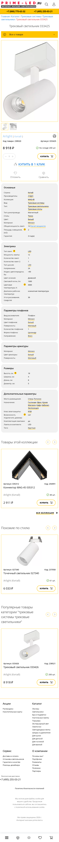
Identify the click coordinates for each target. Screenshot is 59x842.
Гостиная (32, 402)
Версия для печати (54, 136)
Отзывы (35, 765)
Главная (5, 16)
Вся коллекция (45, 513)
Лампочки (36, 726)
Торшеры (36, 720)
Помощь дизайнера (11, 765)
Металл (31, 222)
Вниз (30, 336)
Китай (17, 136)
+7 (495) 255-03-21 (43, 11)
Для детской (37, 738)
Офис (39, 402)
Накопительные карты (12, 712)
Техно (30, 216)
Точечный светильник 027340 (21, 573)
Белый (31, 219)
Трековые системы (31, 16)
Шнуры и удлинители (41, 732)
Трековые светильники (38, 206)
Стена (30, 399)
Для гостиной (38, 741)
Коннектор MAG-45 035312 (19, 487)
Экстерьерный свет (40, 723)
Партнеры (36, 771)
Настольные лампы (40, 717)
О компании (39, 751)
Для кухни (36, 735)
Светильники (37, 712)
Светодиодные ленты (41, 729)
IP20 (30, 411)
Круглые (31, 428)
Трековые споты (35, 209)
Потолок (37, 399)
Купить (44, 156)
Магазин (32, 405)
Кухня (44, 402)
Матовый (32, 325)
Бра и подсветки (39, 714)
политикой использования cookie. (30, 807)
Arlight (7, 136)
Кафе (38, 405)
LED (29, 251)
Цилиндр (32, 332)
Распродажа (8, 709)
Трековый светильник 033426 (21, 667)
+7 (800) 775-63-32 (16, 11)
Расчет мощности (38, 226)
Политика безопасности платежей (29, 788)
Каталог (15, 16)
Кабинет (45, 405)
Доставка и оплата (10, 756)
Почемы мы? (37, 756)
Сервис (7, 751)
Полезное (36, 768)
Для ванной (37, 744)
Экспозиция (33, 408)
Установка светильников (13, 759)
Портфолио (37, 759)
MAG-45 (31, 199)
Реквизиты (36, 762)
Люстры (35, 709)
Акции (7, 703)
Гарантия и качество (11, 762)
